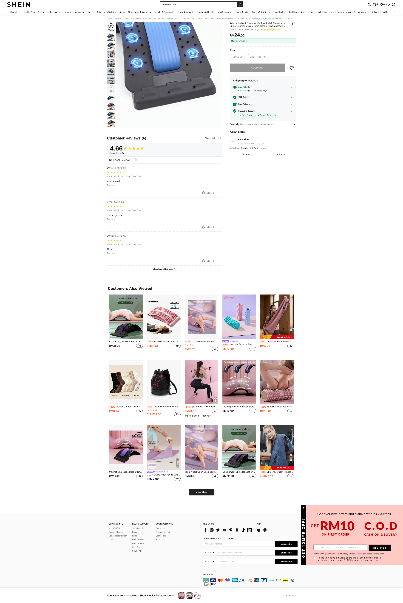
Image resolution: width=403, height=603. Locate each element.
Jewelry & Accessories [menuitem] (165, 12)
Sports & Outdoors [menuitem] (261, 12)
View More (201, 492)
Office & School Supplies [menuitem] (383, 12)
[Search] (240, 4)
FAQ (157, 540)
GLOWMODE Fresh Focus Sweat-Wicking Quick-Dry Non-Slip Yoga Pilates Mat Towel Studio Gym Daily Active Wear (164, 474)
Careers (112, 540)
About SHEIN (114, 528)
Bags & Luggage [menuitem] (225, 12)
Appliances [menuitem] (363, 12)
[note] (277, 337)
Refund (135, 536)
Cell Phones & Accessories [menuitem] (301, 12)
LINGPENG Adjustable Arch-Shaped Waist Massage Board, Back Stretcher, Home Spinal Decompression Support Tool (164, 341)
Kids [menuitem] (99, 12)
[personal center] (369, 4)
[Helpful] (203, 193)
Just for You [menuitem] (29, 12)
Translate (111, 185)
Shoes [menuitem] (122, 12)
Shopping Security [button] (246, 111)
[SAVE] (291, 68)
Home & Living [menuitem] (242, 12)
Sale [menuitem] (50, 12)
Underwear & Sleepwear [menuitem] (140, 12)
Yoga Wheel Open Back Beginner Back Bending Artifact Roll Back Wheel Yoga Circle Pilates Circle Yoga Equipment (201, 341)
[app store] (259, 531)
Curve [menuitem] (91, 12)
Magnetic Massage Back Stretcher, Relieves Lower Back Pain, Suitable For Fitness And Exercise (126, 472)
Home (109, 18)
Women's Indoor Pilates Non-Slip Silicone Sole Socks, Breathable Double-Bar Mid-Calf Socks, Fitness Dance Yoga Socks (126, 406)
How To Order (138, 540)
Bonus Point (161, 536)
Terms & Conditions (375, 554)
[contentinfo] (250, 582)
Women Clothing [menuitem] (63, 12)
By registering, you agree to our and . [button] (348, 554)
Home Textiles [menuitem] (279, 12)
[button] (388, 4)
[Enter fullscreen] (218, 125)
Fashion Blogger (116, 532)
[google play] (265, 531)
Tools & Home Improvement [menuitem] (342, 12)
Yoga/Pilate (136, 18)
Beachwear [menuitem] (79, 12)
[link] (375, 4)
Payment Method (163, 532)
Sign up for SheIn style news (218, 538)
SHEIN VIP (137, 551)
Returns (135, 532)
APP (259, 524)
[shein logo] (18, 4)
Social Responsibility (118, 536)
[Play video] (169, 75)
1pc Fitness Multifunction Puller (201, 406)
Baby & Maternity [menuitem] (186, 12)
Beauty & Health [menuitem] (206, 12)
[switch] (135, 159)
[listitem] (126, 324)
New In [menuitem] (41, 12)
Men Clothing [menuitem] (110, 12)
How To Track (138, 543)
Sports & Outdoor (121, 18)
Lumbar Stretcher (157, 18)
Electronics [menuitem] (321, 12)
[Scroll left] (390, 12)
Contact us (160, 528)
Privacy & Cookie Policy (352, 554)
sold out (257, 67)
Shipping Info (138, 528)
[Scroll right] (394, 12)
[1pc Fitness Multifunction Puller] (201, 382)
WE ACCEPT (208, 575)
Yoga (145, 18)
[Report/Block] (220, 193)
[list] (228, 530)
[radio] (237, 56)
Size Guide (137, 547)
